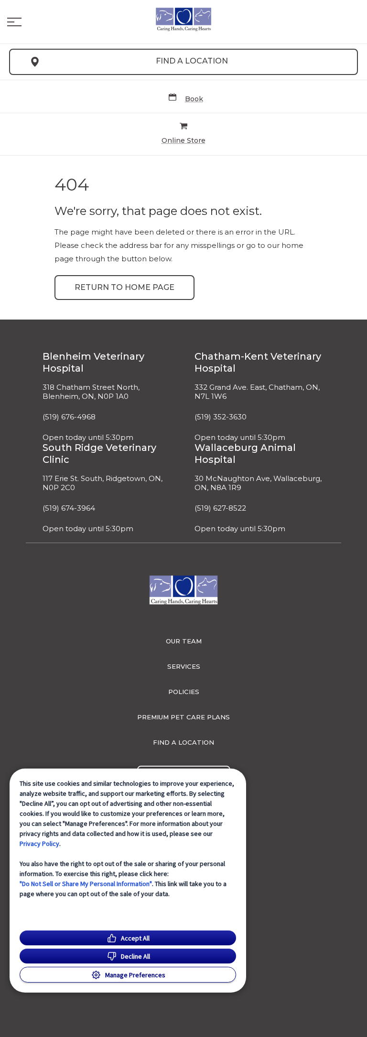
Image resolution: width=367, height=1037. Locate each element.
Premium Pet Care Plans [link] (183, 717)
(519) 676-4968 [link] (69, 417)
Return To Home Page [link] (124, 287)
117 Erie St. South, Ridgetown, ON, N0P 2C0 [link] (102, 483)
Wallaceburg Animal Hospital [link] (245, 453)
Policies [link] (183, 691)
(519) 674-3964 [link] (69, 508)
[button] (14, 22)
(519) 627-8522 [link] (220, 508)
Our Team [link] (184, 641)
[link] (183, 19)
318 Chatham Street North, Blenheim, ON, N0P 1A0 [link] (91, 392)
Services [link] (183, 666)
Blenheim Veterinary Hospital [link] (93, 362)
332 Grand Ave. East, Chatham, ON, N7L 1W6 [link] (257, 392)
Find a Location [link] (192, 60)
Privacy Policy (39, 843)
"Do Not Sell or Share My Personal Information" (86, 883)
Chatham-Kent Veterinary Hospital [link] (257, 362)
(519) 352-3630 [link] (220, 417)
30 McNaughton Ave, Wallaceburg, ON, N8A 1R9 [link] (258, 483)
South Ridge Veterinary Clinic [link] (99, 453)
